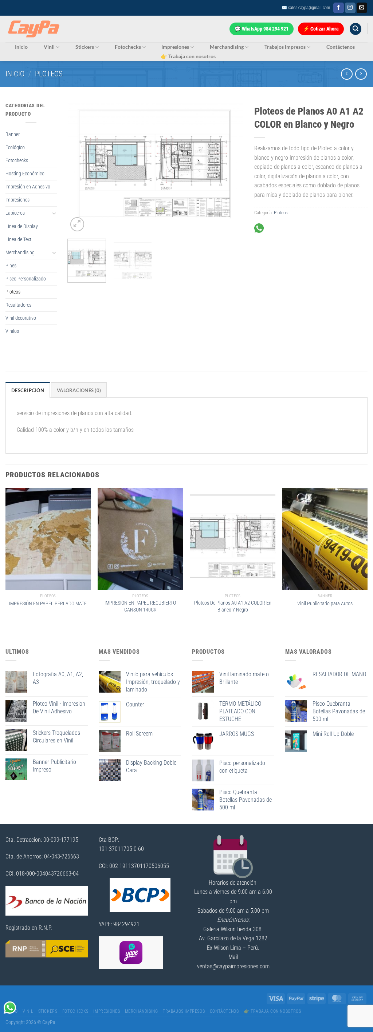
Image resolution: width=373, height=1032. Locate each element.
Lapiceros (15, 213)
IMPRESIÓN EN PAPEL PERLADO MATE (48, 604)
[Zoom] (77, 224)
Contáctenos (340, 47)
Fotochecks (128, 47)
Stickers (84, 47)
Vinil (49, 47)
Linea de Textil (19, 239)
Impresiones (175, 47)
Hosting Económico (24, 174)
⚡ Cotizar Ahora (321, 29)
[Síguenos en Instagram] (350, 8)
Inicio (21, 47)
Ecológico (15, 147)
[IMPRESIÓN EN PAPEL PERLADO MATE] (48, 539)
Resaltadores (18, 305)
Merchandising (227, 47)
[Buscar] (355, 29)
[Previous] (80, 167)
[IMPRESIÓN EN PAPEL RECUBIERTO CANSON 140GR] (140, 539)
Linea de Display (21, 226)
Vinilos (12, 331)
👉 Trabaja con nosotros (188, 56)
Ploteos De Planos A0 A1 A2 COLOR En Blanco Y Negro (232, 606)
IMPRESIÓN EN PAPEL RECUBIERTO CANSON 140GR (140, 606)
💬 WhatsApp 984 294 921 (261, 29)
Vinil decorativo (20, 318)
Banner (12, 134)
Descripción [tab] (27, 390)
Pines (10, 266)
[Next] (230, 167)
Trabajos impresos (285, 47)
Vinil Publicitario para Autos (325, 604)
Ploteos (49, 73)
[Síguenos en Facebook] (338, 8)
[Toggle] (54, 213)
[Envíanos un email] (362, 8)
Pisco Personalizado (25, 279)
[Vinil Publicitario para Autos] (325, 539)
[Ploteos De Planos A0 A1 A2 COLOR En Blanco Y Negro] (232, 539)
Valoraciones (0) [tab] (79, 390)
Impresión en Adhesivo (27, 187)
